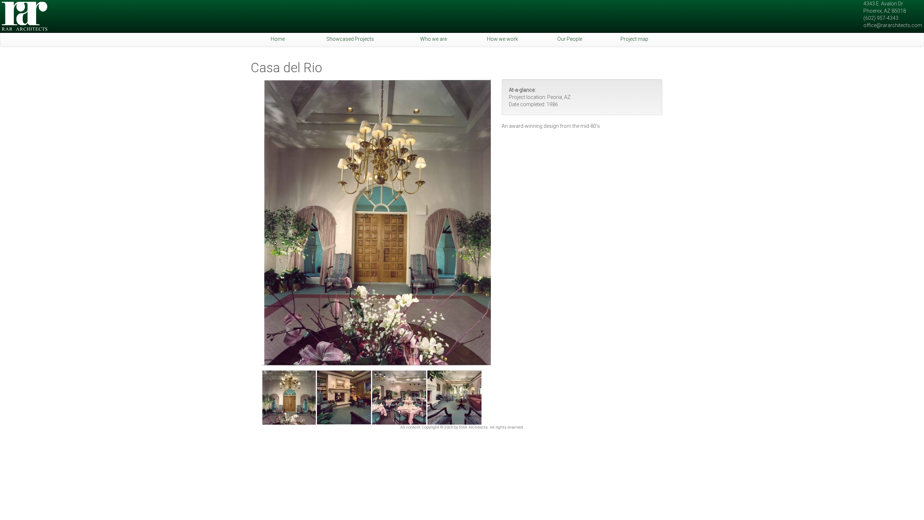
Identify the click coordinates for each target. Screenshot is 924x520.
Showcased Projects (350, 39)
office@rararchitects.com (892, 25)
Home (278, 39)
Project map (634, 39)
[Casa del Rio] (376, 222)
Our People (569, 39)
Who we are (433, 39)
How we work (502, 39)
